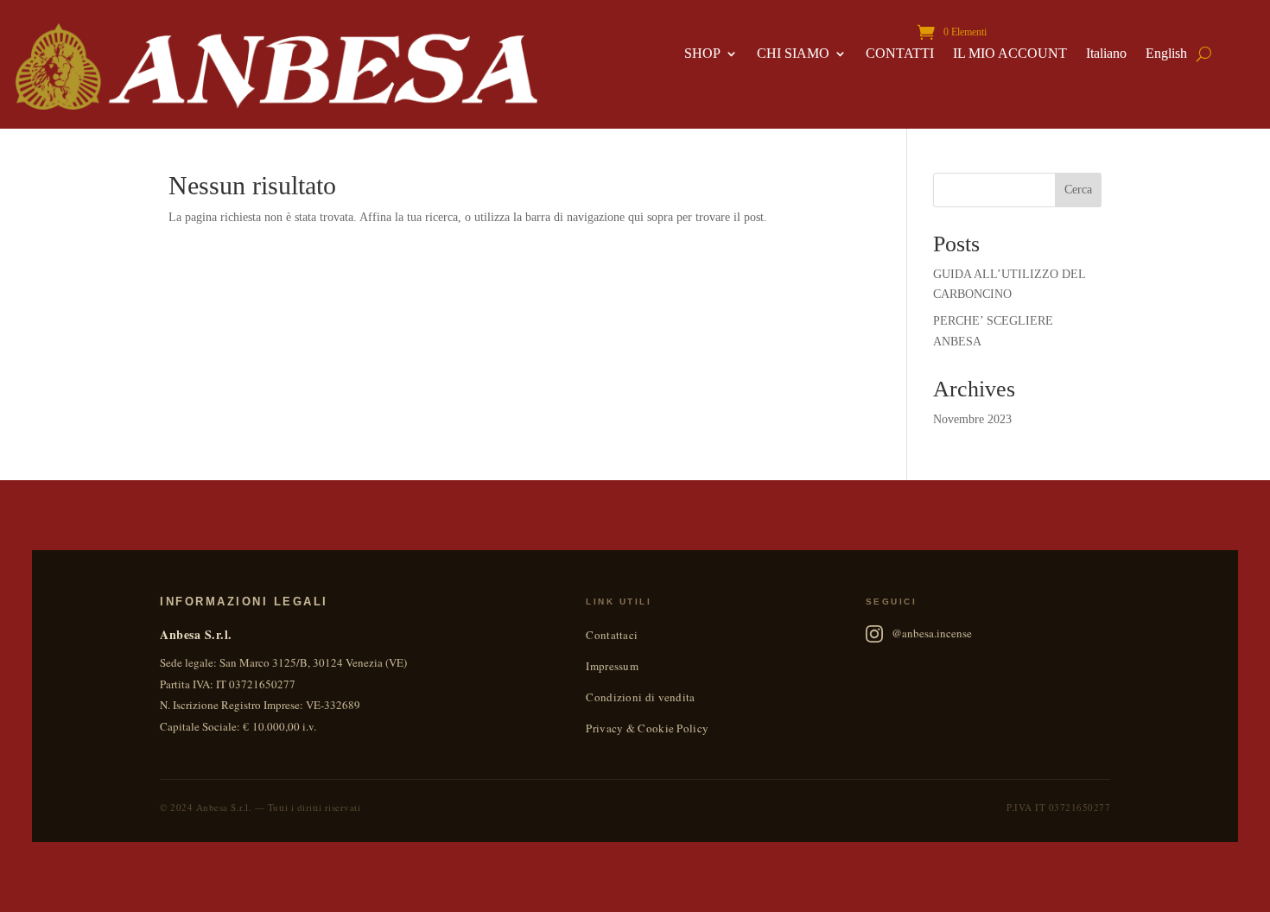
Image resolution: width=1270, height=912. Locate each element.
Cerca (1078, 189)
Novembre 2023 (972, 419)
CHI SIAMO (793, 54)
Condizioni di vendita (640, 697)
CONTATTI (900, 54)
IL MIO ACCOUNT (1010, 54)
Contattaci (612, 635)
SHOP (702, 54)
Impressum (612, 666)
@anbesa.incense (932, 633)
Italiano (1106, 54)
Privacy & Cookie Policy (647, 728)
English (1166, 54)
